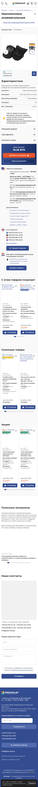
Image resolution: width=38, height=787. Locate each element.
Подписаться (19, 727)
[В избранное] (35, 14)
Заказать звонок (16, 268)
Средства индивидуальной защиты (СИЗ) (18, 23)
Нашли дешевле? (19, 161)
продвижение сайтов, (18, 776)
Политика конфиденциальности (21, 670)
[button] (15, 336)
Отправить (19, 676)
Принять (32, 783)
